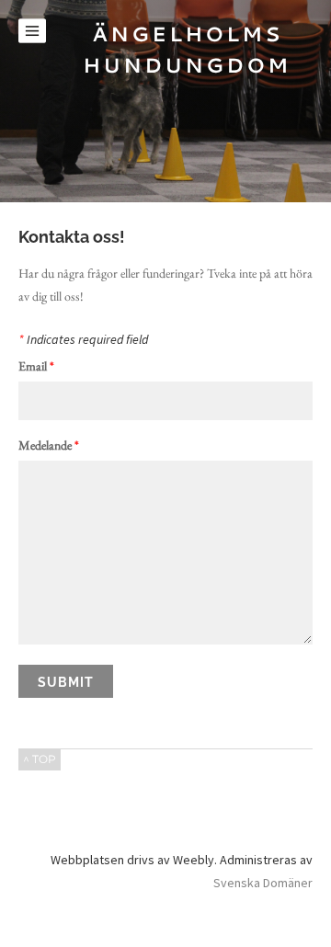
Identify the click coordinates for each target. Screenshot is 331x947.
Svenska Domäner (263, 882)
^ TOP (39, 759)
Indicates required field (83, 340)
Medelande (48, 446)
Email (36, 366)
